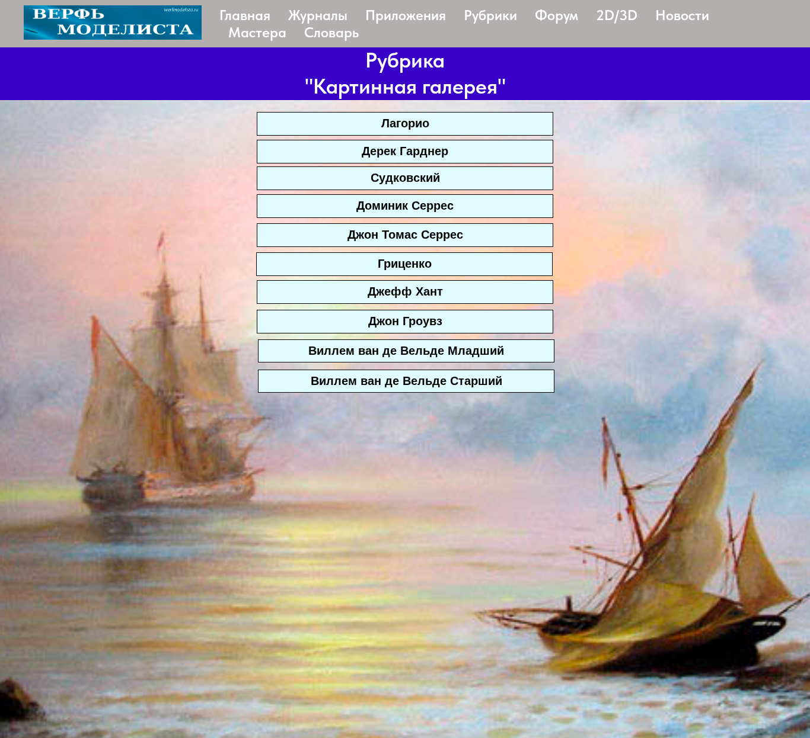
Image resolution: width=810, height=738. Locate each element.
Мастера (257, 32)
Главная (244, 15)
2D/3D (616, 15)
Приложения (405, 15)
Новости (682, 15)
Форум (556, 15)
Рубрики (490, 15)
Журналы (317, 15)
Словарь (331, 32)
